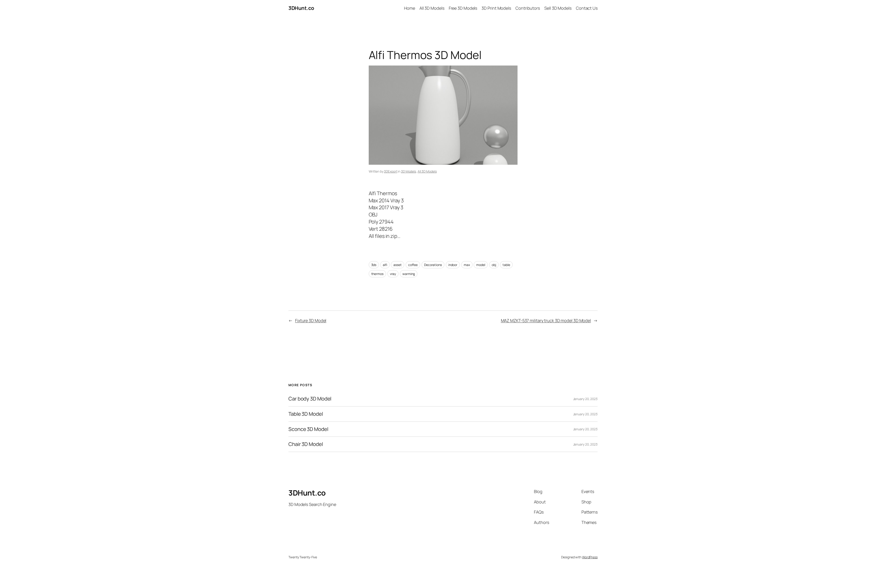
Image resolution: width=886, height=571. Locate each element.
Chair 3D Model (305, 444)
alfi (385, 265)
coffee (413, 265)
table (506, 265)
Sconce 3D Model (308, 429)
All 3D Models (427, 171)
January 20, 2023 (585, 399)
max (467, 265)
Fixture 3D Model (310, 320)
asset (397, 265)
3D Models (408, 171)
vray (393, 274)
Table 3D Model (305, 414)
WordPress (590, 557)
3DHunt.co (301, 8)
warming (408, 274)
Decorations (433, 265)
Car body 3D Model (309, 399)
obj (494, 265)
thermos (377, 274)
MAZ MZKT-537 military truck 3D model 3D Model (546, 320)
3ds (374, 265)
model (480, 265)
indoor (452, 265)
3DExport (390, 171)
